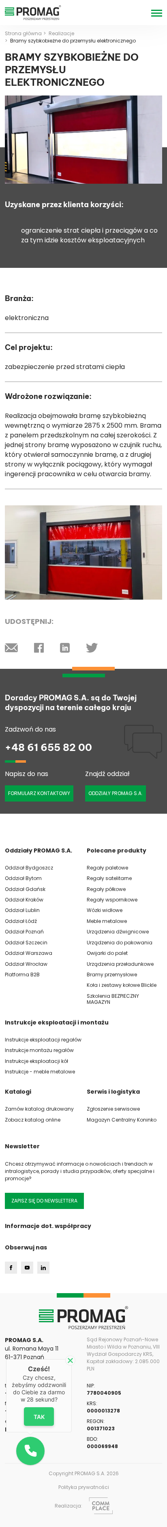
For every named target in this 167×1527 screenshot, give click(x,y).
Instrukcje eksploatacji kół (36, 1061)
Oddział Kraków (24, 899)
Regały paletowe (107, 867)
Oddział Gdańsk (25, 889)
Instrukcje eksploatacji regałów (43, 1039)
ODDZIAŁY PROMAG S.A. (115, 793)
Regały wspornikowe (112, 899)
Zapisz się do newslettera (44, 1200)
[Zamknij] (70, 1360)
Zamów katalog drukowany (39, 1108)
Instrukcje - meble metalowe (40, 1071)
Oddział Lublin (22, 910)
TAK (39, 1416)
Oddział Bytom (23, 878)
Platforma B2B (22, 974)
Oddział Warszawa (28, 953)
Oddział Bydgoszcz (29, 867)
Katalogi (18, 1092)
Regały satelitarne (109, 878)
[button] (30, 1451)
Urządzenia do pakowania (119, 942)
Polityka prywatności (83, 1487)
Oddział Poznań (24, 931)
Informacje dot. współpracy (48, 1226)
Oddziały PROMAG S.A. (38, 850)
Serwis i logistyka (113, 1092)
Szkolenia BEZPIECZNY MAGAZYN (113, 999)
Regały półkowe (106, 889)
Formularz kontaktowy (39, 793)
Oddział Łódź (21, 921)
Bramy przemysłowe (112, 974)
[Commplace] (101, 1505)
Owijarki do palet (107, 953)
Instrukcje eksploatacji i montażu (57, 1022)
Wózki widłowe (104, 910)
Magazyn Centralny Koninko (121, 1119)
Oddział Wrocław (26, 964)
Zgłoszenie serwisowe (113, 1108)
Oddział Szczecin (26, 942)
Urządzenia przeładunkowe (120, 964)
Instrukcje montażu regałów (39, 1050)
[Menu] (156, 12)
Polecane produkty (116, 850)
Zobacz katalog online (32, 1119)
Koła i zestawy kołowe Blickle (121, 985)
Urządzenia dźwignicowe (118, 931)
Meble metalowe (107, 921)
